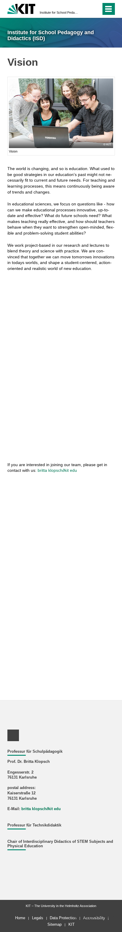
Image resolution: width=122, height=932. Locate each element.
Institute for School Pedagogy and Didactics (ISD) (59, 12)
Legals (37, 918)
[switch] (86, 9)
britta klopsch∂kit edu (57, 470)
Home (20, 918)
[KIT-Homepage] (21, 8)
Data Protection (63, 918)
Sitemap (54, 924)
